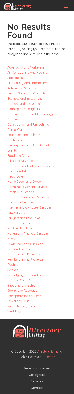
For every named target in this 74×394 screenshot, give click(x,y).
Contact (37, 388)
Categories (37, 375)
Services (37, 381)
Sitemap (49, 357)
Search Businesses (37, 368)
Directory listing (48, 351)
